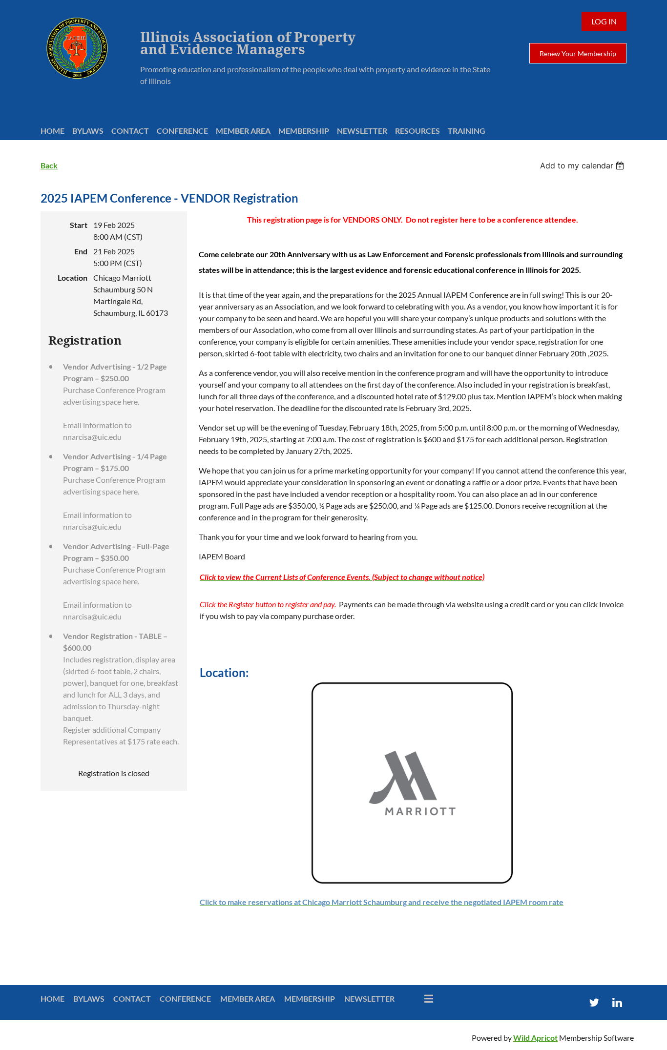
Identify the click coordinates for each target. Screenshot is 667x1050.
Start (78, 224)
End (80, 251)
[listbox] (583, 165)
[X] (594, 1002)
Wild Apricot (535, 1037)
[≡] (418, 998)
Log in (604, 21)
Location (72, 277)
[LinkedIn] (617, 1002)
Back (49, 165)
